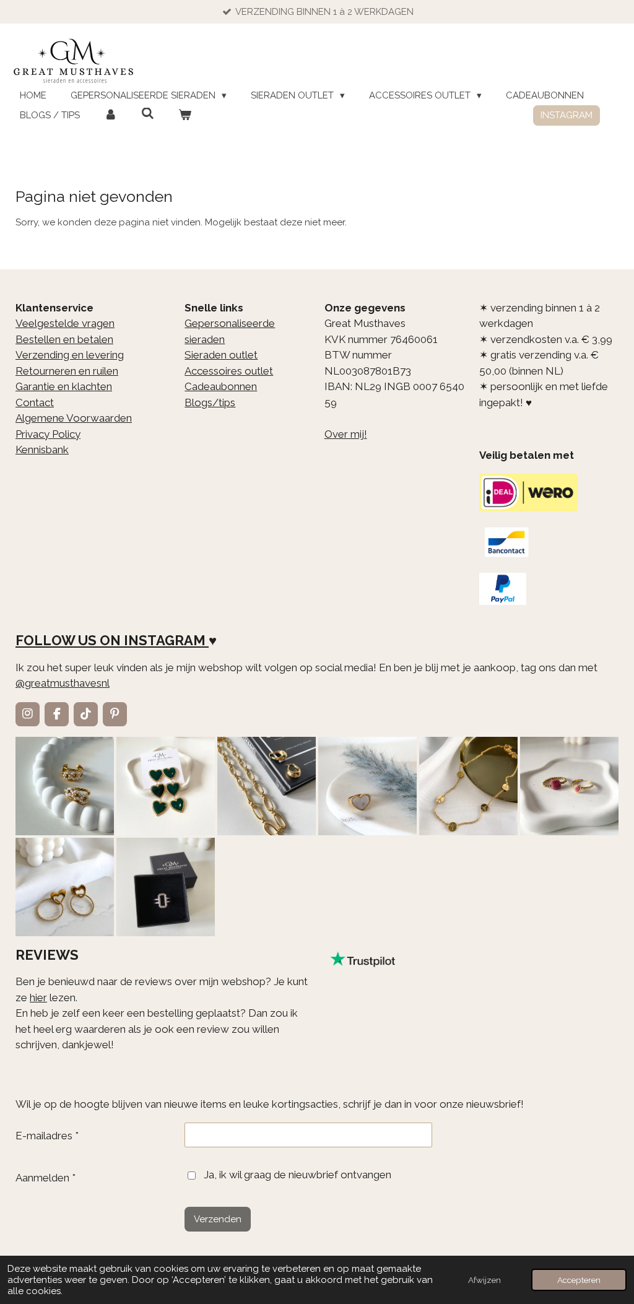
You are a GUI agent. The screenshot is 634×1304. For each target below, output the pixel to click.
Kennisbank (42, 449)
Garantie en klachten (63, 386)
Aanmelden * (45, 1177)
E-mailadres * (47, 1135)
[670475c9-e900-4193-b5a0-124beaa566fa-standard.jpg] (569, 786)
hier (38, 997)
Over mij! (345, 434)
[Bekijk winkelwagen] (185, 115)
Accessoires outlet (229, 371)
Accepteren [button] (579, 1280)
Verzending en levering (69, 355)
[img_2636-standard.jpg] (266, 786)
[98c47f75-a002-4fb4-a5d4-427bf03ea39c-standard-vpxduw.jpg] (165, 887)
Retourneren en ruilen (66, 371)
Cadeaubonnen (221, 386)
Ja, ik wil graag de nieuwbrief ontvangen (297, 1174)
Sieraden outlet (221, 355)
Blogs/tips (210, 402)
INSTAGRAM (165, 640)
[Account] (110, 115)
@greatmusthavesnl (62, 683)
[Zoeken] (148, 114)
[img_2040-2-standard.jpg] (165, 786)
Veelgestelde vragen (65, 323)
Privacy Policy (47, 434)
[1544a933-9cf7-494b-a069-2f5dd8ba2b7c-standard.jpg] (468, 786)
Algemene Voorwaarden (73, 418)
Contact (34, 402)
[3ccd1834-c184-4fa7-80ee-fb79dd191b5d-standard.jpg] (64, 786)
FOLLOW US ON (68, 640)
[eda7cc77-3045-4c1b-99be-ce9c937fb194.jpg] (367, 786)
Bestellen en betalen (64, 339)
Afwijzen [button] (484, 1280)
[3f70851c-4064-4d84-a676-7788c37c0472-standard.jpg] (64, 887)
